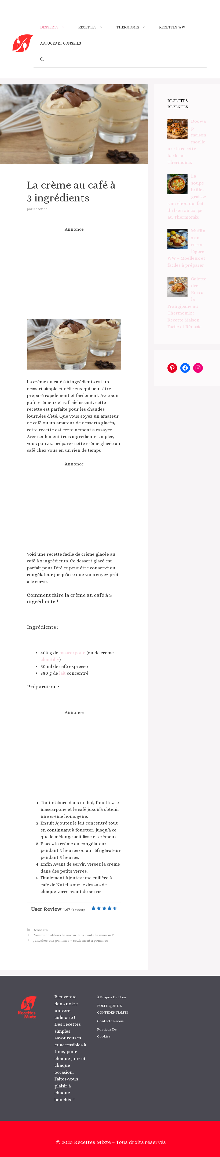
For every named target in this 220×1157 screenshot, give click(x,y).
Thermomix (127, 27)
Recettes (87, 27)
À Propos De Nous (112, 997)
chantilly (50, 659)
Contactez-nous (110, 1021)
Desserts (49, 27)
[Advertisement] (74, 275)
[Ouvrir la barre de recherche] (42, 59)
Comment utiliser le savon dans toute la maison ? (73, 935)
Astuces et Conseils (60, 43)
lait (62, 673)
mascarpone (72, 652)
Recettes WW (172, 27)
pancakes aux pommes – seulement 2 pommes (70, 940)
